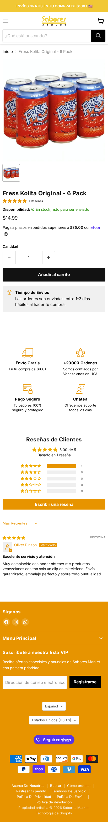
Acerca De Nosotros (28, 785)
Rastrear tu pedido (31, 791)
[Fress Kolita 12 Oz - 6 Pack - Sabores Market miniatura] (11, 172)
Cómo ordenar (79, 785)
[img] (14, 538)
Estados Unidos (51, 720)
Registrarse (85, 681)
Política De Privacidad (34, 796)
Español (51, 706)
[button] (31, 466)
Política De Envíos (71, 796)
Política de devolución (54, 802)
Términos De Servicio (69, 791)
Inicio (8, 51)
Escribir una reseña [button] (54, 504)
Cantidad (10, 246)
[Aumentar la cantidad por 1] (48, 257)
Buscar (55, 785)
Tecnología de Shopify (54, 813)
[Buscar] (98, 36)
